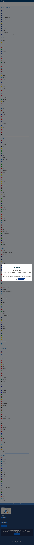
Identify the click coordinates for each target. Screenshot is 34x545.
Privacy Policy (4, 276)
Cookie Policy (9, 276)
